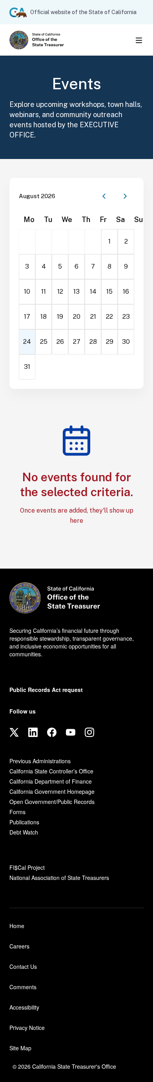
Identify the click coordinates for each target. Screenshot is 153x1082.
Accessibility (24, 1007)
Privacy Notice (27, 1027)
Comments (22, 987)
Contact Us (23, 966)
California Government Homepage (52, 791)
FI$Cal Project (27, 867)
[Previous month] (104, 196)
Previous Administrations (40, 761)
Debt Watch (23, 832)
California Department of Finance (50, 781)
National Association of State (59, 877)
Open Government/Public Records (52, 802)
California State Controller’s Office (51, 771)
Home (16, 926)
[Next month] (125, 196)
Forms (17, 812)
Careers (19, 946)
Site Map (20, 1048)
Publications (24, 822)
